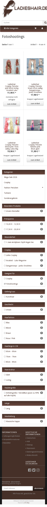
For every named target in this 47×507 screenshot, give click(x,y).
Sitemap (30, 445)
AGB (28, 441)
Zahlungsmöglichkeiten (11, 436)
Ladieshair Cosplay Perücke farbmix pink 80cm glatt (35, 146)
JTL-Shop (26, 502)
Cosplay (7, 182)
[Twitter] (33, 470)
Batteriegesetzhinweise (35, 452)
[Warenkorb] (35, 28)
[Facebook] (29, 470)
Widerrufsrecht (32, 455)
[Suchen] (45, 22)
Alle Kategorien (12, 28)
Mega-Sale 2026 (10, 177)
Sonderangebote (10, 198)
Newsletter (7, 443)
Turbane (7, 193)
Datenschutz (31, 438)
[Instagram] (38, 470)
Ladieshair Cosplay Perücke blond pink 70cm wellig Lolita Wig (11, 146)
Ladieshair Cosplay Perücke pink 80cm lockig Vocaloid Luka (11, 87)
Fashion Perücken (11, 188)
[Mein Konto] (42, 28)
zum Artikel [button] (11, 104)
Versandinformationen (11, 439)
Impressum (31, 448)
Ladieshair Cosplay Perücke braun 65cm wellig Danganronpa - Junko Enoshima (35, 88)
